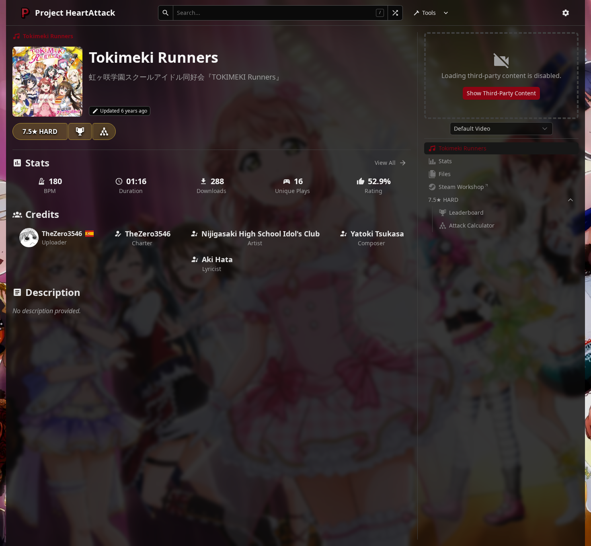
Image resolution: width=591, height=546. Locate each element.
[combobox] (501, 128)
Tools (429, 12)
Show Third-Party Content (501, 93)
